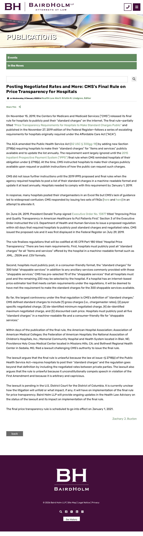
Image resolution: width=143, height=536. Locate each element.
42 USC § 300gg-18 (83, 144)
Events (12, 57)
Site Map (72, 502)
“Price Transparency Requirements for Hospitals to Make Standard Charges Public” (68, 125)
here (107, 199)
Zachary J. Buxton (124, 418)
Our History (71, 519)
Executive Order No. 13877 (89, 214)
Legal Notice (84, 502)
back (15, 433)
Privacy (95, 502)
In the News (16, 65)
